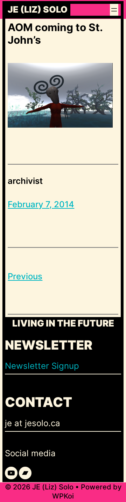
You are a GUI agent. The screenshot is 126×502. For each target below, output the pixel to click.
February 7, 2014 (41, 204)
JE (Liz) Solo (38, 10)
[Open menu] (114, 10)
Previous (25, 276)
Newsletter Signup (42, 366)
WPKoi (63, 496)
